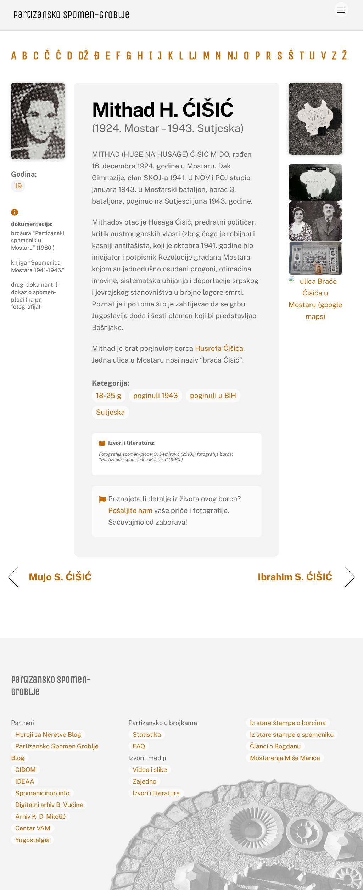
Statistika (147, 734)
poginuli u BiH (213, 395)
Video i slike (150, 769)
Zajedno (144, 781)
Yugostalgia (32, 840)
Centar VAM (32, 828)
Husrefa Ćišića (219, 348)
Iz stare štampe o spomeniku (292, 734)
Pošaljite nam (130, 510)
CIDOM (25, 769)
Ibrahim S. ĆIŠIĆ (296, 576)
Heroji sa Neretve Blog (48, 734)
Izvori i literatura (156, 793)
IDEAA (24, 781)
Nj (232, 55)
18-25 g (108, 395)
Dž (83, 55)
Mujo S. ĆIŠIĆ (61, 576)
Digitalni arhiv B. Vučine (49, 804)
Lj (193, 55)
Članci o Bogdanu (275, 746)
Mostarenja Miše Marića (285, 758)
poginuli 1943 (155, 395)
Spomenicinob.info (42, 793)
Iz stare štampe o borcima (288, 722)
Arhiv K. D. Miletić (40, 816)
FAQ (139, 746)
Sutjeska (110, 412)
